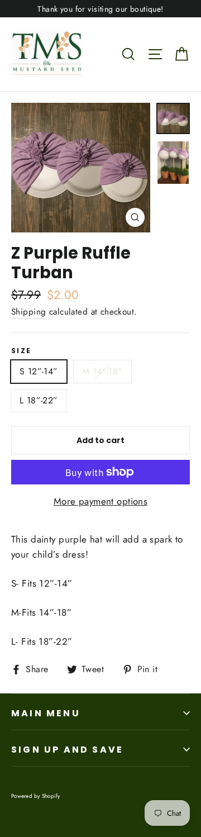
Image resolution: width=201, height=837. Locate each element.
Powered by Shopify (35, 796)
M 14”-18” (102, 371)
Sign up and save (67, 749)
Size (21, 351)
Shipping (28, 312)
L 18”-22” (39, 400)
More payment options (101, 501)
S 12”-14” (39, 371)
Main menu (45, 713)
